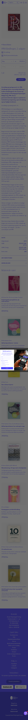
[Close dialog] (26, 351)
